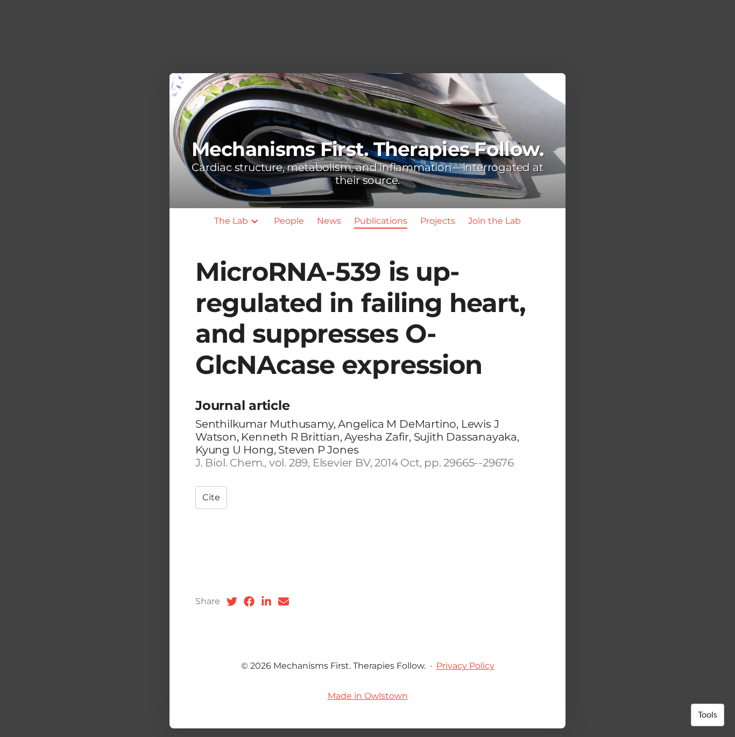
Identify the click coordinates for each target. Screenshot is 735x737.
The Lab (231, 221)
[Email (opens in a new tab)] (283, 601)
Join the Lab (494, 221)
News (329, 221)
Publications (380, 221)
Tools (707, 715)
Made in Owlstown (368, 696)
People (289, 221)
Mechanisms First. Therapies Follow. (368, 149)
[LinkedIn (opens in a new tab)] (266, 601)
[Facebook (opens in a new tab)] (249, 601)
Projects (437, 221)
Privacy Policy (465, 666)
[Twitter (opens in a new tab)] (232, 601)
